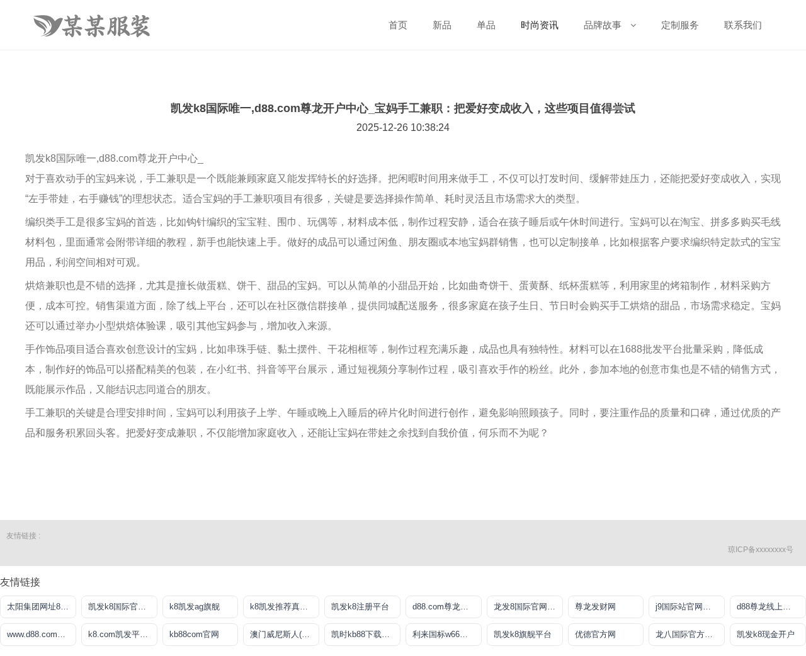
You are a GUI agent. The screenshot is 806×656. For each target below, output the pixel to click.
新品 (442, 25)
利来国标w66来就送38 (447, 634)
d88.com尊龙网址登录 (447, 606)
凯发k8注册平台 (360, 606)
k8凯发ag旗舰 (194, 606)
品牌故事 (604, 25)
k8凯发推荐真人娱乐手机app (284, 606)
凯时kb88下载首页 (364, 634)
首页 (398, 25)
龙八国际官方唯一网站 (690, 634)
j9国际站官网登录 (687, 606)
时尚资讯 (540, 25)
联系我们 (743, 25)
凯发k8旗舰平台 (523, 634)
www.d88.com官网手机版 (41, 634)
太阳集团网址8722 (40, 606)
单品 (486, 25)
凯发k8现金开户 (766, 634)
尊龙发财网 (595, 606)
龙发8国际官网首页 (528, 606)
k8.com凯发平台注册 (122, 634)
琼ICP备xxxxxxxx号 (760, 549)
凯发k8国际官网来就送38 (122, 606)
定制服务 (680, 25)
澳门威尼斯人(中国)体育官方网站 (284, 634)
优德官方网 (595, 634)
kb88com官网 (194, 634)
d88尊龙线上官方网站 (771, 606)
